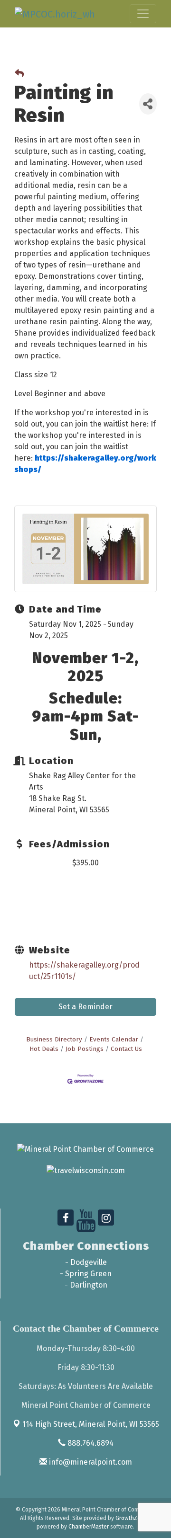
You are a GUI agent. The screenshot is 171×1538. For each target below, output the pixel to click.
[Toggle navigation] (143, 13)
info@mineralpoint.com (89, 1462)
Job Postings (85, 1049)
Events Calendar (113, 1039)
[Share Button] (148, 104)
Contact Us (126, 1049)
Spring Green (88, 1273)
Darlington (88, 1284)
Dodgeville (88, 1262)
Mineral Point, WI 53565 (90, 1424)
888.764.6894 (90, 1443)
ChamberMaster (88, 1526)
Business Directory (54, 1039)
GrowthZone (131, 1518)
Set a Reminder (85, 1006)
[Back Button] (19, 74)
